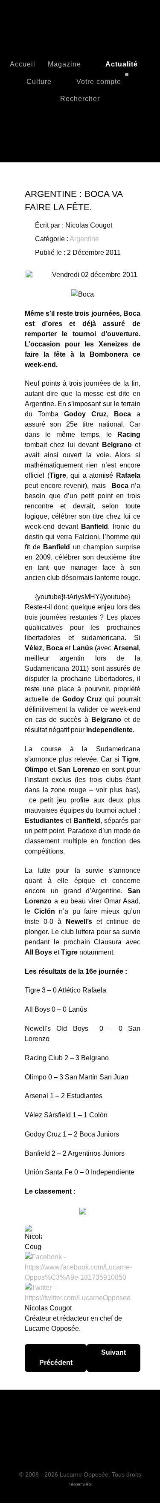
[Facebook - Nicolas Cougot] (82, 1266)
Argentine (84, 238)
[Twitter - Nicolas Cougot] (82, 1292)
